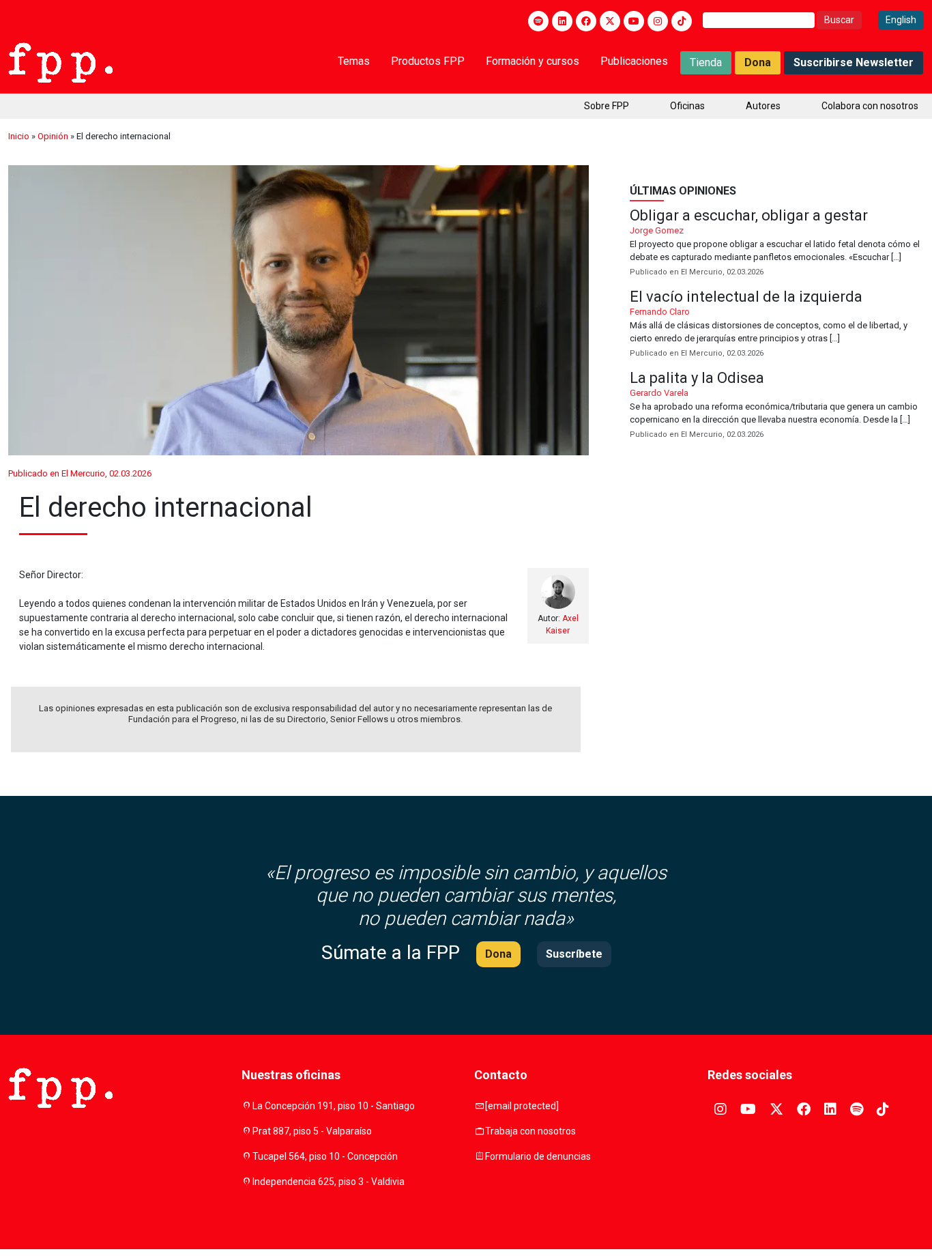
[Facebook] (586, 21)
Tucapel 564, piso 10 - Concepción (325, 1156)
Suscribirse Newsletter (853, 62)
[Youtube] (634, 21)
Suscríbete (574, 953)
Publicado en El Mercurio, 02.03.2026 (79, 473)
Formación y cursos (532, 61)
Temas (354, 61)
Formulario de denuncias (538, 1156)
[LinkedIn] (562, 21)
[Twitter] (610, 21)
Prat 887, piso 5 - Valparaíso (312, 1131)
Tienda (706, 62)
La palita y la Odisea (777, 406)
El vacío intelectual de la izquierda (777, 324)
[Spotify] (538, 21)
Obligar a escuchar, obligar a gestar (777, 243)
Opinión (53, 136)
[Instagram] (657, 21)
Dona (757, 62)
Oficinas (687, 105)
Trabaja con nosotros (530, 1131)
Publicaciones (634, 61)
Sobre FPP (606, 105)
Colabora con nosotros (869, 105)
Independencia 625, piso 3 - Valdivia (328, 1181)
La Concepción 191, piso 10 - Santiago (333, 1105)
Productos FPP (428, 61)
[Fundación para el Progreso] (60, 61)
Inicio (18, 136)
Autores (763, 105)
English (901, 19)
